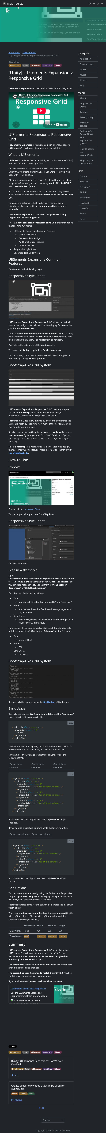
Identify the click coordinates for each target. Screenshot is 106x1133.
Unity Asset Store (32, 509)
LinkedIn (84, 208)
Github (83, 176)
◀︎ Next (14, 1075)
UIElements (35, 65)
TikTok (83, 192)
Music (83, 74)
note (82, 219)
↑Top (41, 1107)
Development (29, 52)
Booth (83, 213)
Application (85, 58)
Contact (84, 112)
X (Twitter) (85, 187)
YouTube (84, 181)
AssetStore (47, 65)
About (83, 98)
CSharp (57, 65)
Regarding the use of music (87, 162)
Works (83, 69)
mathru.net (14, 52)
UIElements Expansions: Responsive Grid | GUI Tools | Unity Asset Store (28, 990)
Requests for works (86, 105)
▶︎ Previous (16, 1099)
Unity (25, 65)
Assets (83, 80)
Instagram (85, 197)
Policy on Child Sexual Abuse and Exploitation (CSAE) (87, 137)
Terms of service (84, 124)
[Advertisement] (41, 1025)
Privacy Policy (86, 117)
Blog (82, 85)
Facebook (84, 203)
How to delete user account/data (87, 152)
